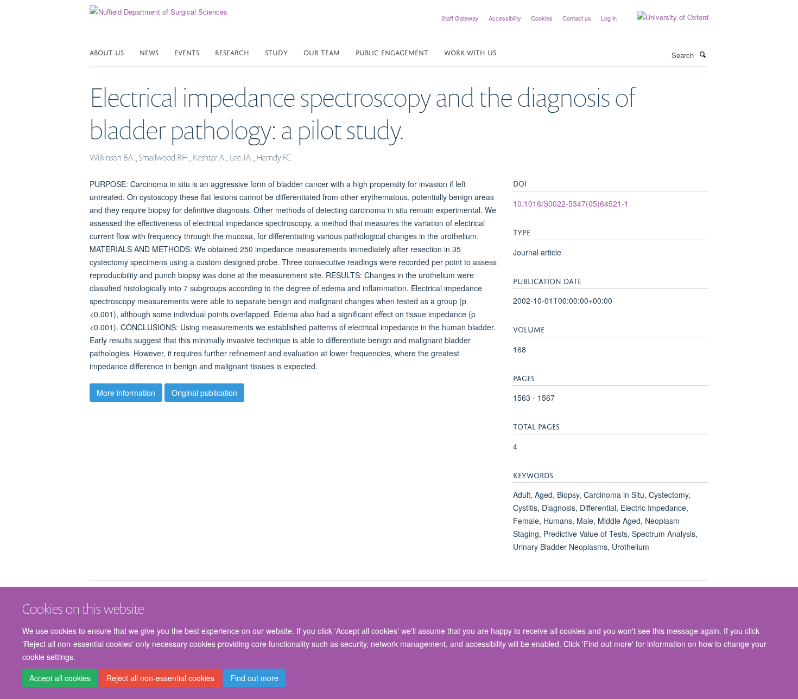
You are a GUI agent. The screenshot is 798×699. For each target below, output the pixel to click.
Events (186, 52)
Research (232, 52)
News (149, 52)
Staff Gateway (460, 18)
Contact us (576, 18)
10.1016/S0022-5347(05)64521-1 (571, 203)
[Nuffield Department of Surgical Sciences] (158, 8)
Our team (321, 52)
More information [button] (126, 392)
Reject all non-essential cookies (160, 677)
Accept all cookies (60, 677)
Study (276, 52)
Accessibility (505, 18)
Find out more (254, 677)
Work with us (470, 52)
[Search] (702, 54)
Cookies (542, 18)
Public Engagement (392, 52)
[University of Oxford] (664, 17)
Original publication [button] (204, 392)
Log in (609, 18)
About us (107, 52)
